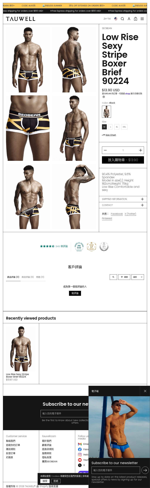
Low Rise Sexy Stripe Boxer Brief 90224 (21, 353)
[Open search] (113, 277)
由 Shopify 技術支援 (47, 486)
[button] (107, 18)
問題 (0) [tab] (40, 277)
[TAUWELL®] (20, 19)
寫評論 (75, 293)
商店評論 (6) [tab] (28, 277)
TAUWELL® (30, 486)
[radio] (106, 112)
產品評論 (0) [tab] (13, 277)
